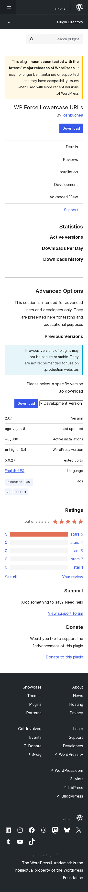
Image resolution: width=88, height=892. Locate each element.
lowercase (14, 482)
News (78, 695)
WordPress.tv (68, 754)
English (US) (14, 471)
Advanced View (64, 196)
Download (71, 128)
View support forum (65, 613)
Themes (34, 695)
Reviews (70, 159)
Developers (73, 745)
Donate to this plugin (64, 657)
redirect (20, 492)
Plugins (35, 704)
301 (29, 482)
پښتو (67, 818)
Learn (78, 728)
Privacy (76, 712)
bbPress (73, 787)
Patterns (34, 712)
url (9, 492)
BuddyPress (69, 796)
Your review (72, 576)
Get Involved (30, 728)
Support (71, 209)
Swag (34, 754)
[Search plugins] (31, 39)
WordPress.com (66, 770)
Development (66, 184)
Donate (32, 745)
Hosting (76, 704)
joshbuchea (73, 115)
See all (11, 576)
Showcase (32, 687)
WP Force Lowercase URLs (48, 107)
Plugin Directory (70, 22)
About (77, 687)
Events (35, 737)
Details (72, 146)
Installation (68, 171)
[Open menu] (8, 7)
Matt (76, 778)
